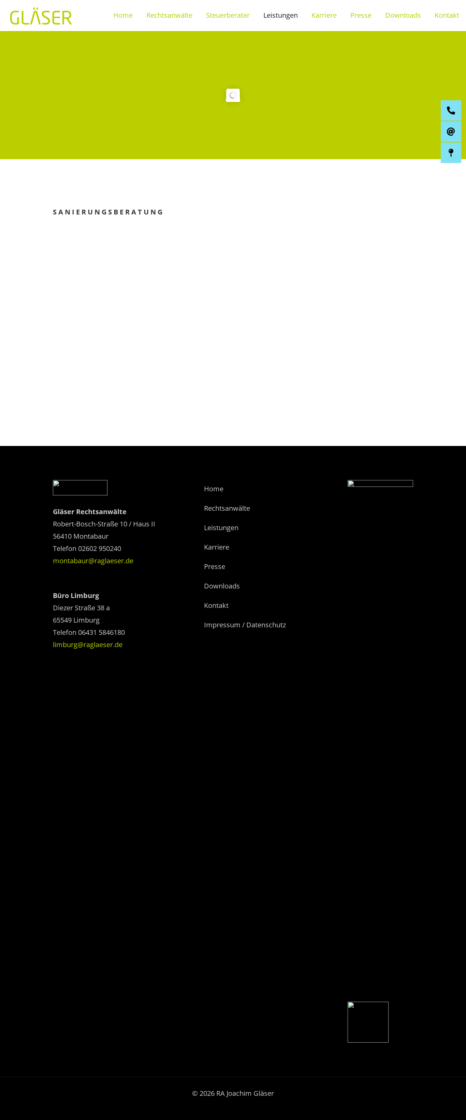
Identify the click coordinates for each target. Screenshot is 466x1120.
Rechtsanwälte (227, 508)
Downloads (222, 586)
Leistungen (221, 527)
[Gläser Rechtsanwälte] (41, 15)
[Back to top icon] (433, 1106)
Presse (214, 566)
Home (213, 488)
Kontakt (216, 605)
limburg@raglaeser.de (87, 644)
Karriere (216, 547)
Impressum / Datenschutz (245, 624)
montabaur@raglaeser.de (93, 560)
